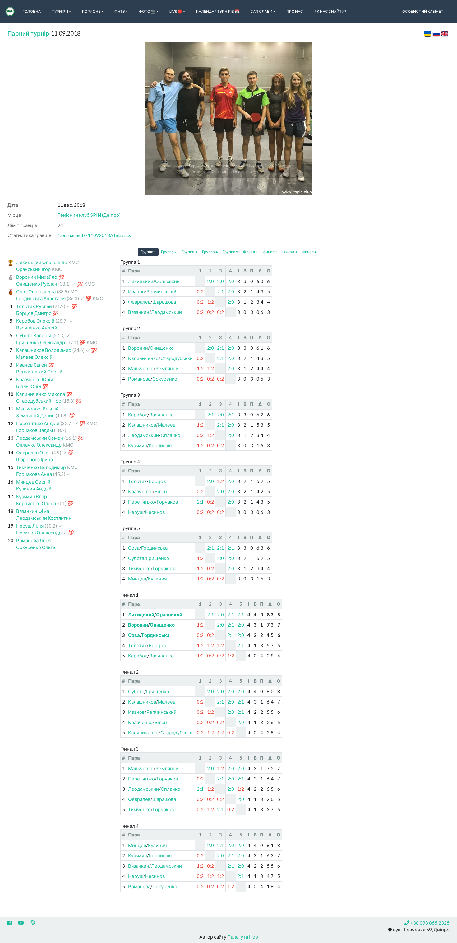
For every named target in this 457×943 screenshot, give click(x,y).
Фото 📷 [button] (147, 11)
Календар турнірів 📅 (217, 11)
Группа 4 (210, 251)
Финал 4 (309, 251)
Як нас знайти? (330, 11)
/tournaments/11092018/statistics (94, 235)
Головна (31, 11)
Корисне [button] (91, 11)
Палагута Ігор (242, 937)
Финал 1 (250, 251)
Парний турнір (28, 33)
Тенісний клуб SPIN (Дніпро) (89, 215)
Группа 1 (148, 251)
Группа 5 (230, 251)
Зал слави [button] (261, 11)
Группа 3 (189, 251)
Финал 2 (270, 251)
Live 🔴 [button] (175, 11)
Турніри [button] (60, 11)
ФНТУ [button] (119, 11)
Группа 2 (169, 251)
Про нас (294, 11)
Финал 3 (289, 251)
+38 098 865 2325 (430, 923)
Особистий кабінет (422, 11)
